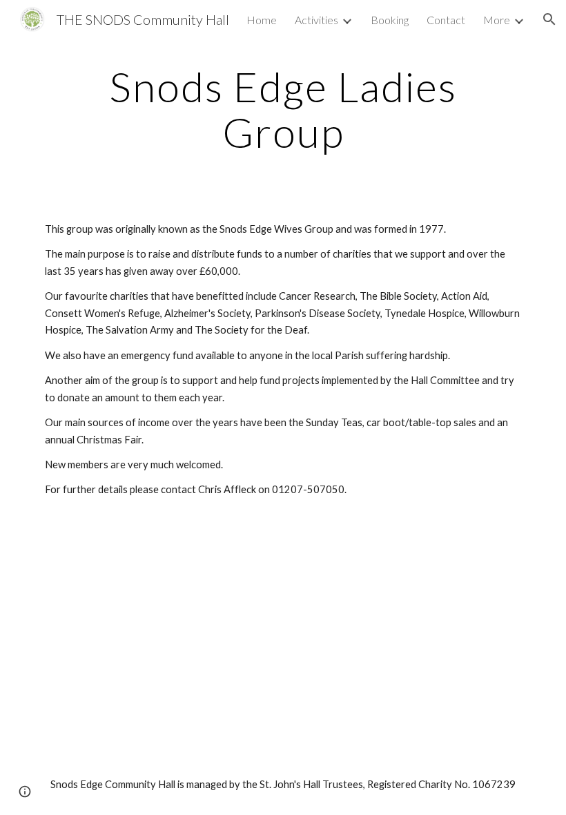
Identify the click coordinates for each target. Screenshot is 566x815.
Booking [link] (390, 19)
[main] (283, 109)
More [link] (496, 19)
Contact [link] (446, 19)
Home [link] (261, 19)
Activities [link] (316, 19)
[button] (549, 19)
